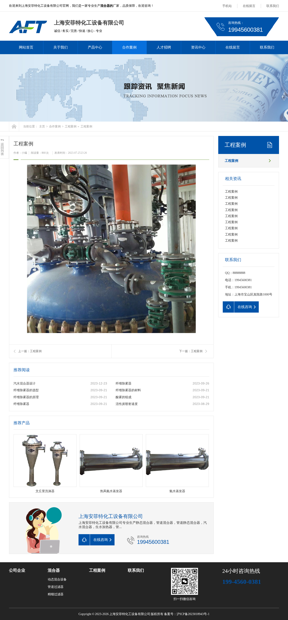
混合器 (54, 570)
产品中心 (95, 47)
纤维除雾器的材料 (128, 390)
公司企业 (17, 570)
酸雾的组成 (123, 397)
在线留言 (249, 6)
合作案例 (129, 47)
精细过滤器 (55, 594)
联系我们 (272, 6)
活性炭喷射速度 (127, 404)
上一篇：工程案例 (30, 351)
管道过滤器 (55, 587)
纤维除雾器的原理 (26, 397)
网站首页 (26, 47)
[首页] (14, 126)
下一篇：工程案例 (190, 351)
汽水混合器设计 (25, 383)
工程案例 (70, 126)
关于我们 (60, 47)
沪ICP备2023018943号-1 (193, 614)
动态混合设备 (57, 579)
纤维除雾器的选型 (26, 390)
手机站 (227, 6)
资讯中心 (198, 47)
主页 (42, 126)
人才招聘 (164, 47)
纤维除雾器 (123, 383)
